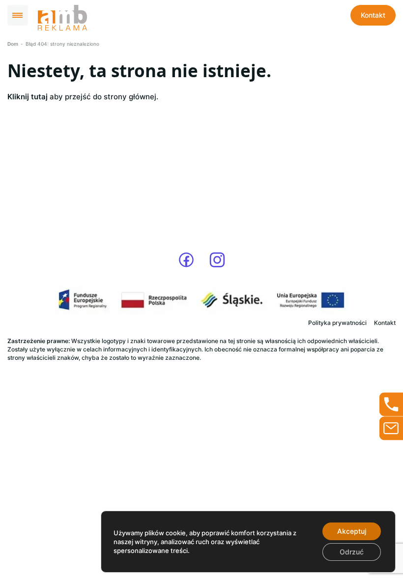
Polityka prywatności (337, 322)
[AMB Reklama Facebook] (186, 260)
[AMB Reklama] (62, 19)
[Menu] (17, 15)
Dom (12, 44)
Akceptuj (351, 531)
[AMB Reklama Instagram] (217, 260)
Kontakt (373, 15)
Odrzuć (352, 552)
